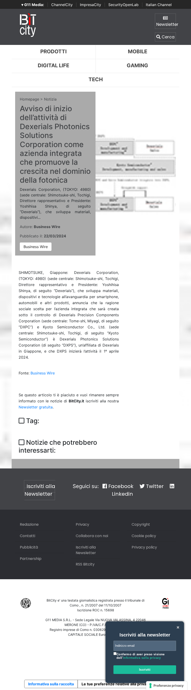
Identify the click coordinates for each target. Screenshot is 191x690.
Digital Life (53, 65)
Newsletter (166, 24)
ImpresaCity (90, 4)
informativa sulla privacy (142, 658)
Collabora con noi (92, 536)
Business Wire (36, 246)
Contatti (27, 536)
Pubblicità (29, 547)
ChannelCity (62, 4)
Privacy (82, 524)
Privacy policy (144, 547)
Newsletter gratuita (36, 407)
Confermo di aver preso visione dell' (140, 656)
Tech (96, 79)
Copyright (141, 524)
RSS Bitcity (85, 564)
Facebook (120, 486)
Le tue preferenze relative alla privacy (116, 684)
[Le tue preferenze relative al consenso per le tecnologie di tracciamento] (166, 685)
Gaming (137, 65)
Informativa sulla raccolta (51, 684)
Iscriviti (145, 669)
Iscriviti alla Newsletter (39, 490)
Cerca (167, 37)
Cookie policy (144, 536)
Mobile (137, 51)
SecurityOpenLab (123, 4)
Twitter (154, 486)
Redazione (29, 524)
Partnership (30, 558)
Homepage (29, 99)
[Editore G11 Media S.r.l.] (165, 603)
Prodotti (53, 51)
